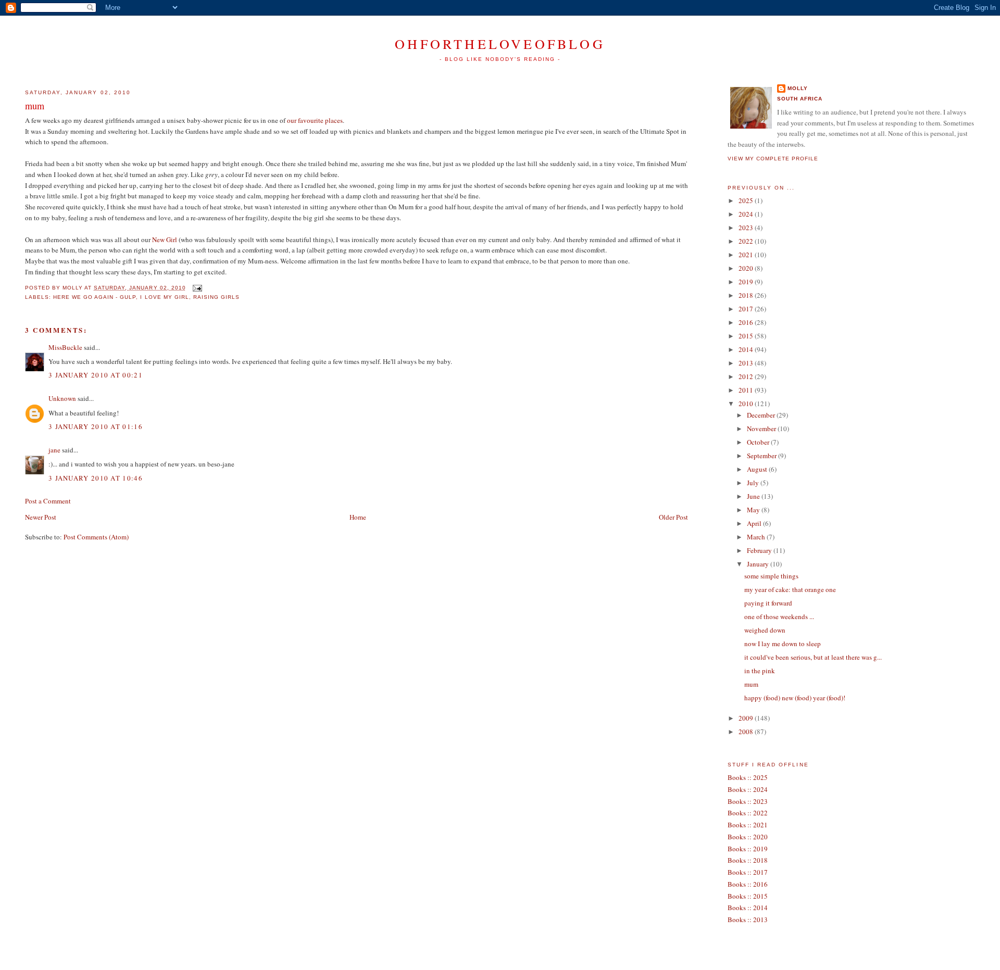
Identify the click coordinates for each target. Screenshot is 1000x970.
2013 (747, 363)
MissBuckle (65, 347)
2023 (747, 227)
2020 (747, 268)
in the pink (759, 670)
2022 (747, 241)
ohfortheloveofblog (500, 44)
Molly (798, 88)
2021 (747, 254)
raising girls (216, 297)
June (754, 496)
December (762, 415)
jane (54, 450)
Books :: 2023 (748, 801)
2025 (747, 200)
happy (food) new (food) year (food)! (794, 697)
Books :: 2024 (748, 789)
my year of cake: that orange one (790, 589)
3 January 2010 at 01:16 (95, 426)
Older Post (673, 517)
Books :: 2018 (748, 860)
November (762, 428)
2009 (747, 718)
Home (357, 517)
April (755, 523)
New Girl (164, 239)
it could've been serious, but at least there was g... (813, 657)
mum (34, 105)
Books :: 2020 (748, 836)
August (758, 469)
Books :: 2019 (748, 848)
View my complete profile (773, 158)
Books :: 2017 (748, 872)
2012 (747, 376)
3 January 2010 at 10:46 (95, 478)
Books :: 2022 (748, 812)
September (762, 455)
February (760, 550)
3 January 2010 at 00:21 (95, 375)
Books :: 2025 (748, 777)
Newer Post (40, 517)
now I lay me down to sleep (782, 643)
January (758, 564)
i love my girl (164, 297)
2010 (747, 403)
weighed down (764, 630)
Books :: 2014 (748, 907)
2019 (747, 281)
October (759, 442)
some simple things (771, 576)
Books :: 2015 (748, 896)
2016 (747, 322)
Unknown (62, 398)
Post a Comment (48, 501)
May (754, 509)
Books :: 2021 (748, 824)
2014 (747, 349)
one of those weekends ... (779, 616)
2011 (747, 390)
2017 (747, 308)
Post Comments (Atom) (96, 536)
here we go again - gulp (94, 297)
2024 (747, 214)
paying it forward (768, 603)
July (753, 482)
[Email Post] (196, 288)
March (757, 536)
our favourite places (315, 120)
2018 (747, 295)
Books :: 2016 (748, 884)
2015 (747, 336)
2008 (747, 731)
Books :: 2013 (748, 919)
